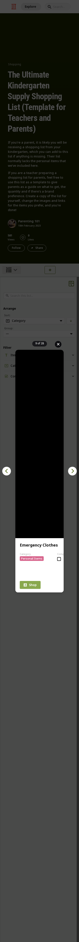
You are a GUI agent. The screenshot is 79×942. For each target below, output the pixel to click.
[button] (6, 471)
